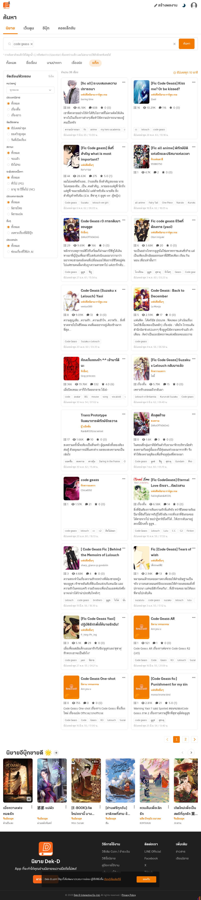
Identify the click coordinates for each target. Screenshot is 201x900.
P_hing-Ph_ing (89, 634)
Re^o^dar (86, 169)
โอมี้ (153, 376)
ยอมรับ (146, 879)
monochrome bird (160, 694)
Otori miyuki (157, 237)
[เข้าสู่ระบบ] (194, 5)
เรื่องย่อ (77, 63)
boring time (87, 99)
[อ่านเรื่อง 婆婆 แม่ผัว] (52, 780)
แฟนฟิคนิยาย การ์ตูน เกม (94, 94)
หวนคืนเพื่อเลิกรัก (151, 811)
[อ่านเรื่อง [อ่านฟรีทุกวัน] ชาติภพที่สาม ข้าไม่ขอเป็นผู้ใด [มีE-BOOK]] (120, 780)
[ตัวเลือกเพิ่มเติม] (124, 82)
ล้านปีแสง (8, 823)
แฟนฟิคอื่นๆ (87, 165)
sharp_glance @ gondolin (94, 565)
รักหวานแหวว (158, 371)
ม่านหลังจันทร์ (44, 823)
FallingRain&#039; (161, 496)
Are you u (156, 629)
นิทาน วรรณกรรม (160, 624)
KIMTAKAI (145, 823)
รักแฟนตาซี (157, 159)
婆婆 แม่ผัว (45, 808)
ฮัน (107, 823)
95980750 (156, 164)
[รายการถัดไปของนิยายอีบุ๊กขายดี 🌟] (191, 752)
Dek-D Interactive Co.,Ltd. (87, 895)
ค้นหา (186, 43)
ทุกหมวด (14, 90)
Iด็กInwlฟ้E (157, 565)
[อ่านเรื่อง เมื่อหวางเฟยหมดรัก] (18, 780)
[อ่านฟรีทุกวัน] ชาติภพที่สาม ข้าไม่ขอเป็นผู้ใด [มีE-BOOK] (117, 811)
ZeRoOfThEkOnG (90, 237)
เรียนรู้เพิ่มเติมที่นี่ (112, 879)
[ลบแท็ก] (31, 43)
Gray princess (88, 376)
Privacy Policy (129, 895)
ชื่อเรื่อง (31, 63)
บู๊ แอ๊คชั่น (86, 426)
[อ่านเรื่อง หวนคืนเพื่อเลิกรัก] (154, 780)
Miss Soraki (77, 823)
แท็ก (95, 63)
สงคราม (155, 420)
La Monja (156, 306)
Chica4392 (86, 490)
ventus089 (86, 306)
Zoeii (153, 99)
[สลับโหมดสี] (184, 5)
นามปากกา (54, 63)
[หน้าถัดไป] (194, 739)
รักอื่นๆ (84, 232)
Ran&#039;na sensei (92, 431)
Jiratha (177, 823)
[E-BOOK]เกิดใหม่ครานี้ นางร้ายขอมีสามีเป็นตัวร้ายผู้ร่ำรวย (83, 811)
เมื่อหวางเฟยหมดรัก (12, 811)
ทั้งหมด (11, 63)
